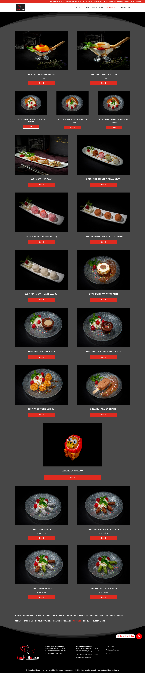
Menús (18, 616)
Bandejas (28, 621)
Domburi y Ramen (43, 621)
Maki (55, 616)
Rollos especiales (99, 616)
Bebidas (87, 621)
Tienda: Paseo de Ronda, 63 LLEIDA (116, 1)
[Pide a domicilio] (139, 636)
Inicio (78, 7)
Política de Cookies (112, 650)
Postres (77, 621)
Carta (110, 7)
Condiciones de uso (112, 654)
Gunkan (120, 616)
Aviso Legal (110, 646)
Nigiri (61, 616)
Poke (112, 616)
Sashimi (46, 616)
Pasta (38, 616)
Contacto (125, 7)
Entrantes (28, 616)
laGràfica (116, 670)
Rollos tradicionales (77, 616)
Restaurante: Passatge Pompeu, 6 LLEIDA (65, 1)
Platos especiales (62, 621)
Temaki (18, 621)
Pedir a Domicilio (94, 7)
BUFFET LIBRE (99, 621)
